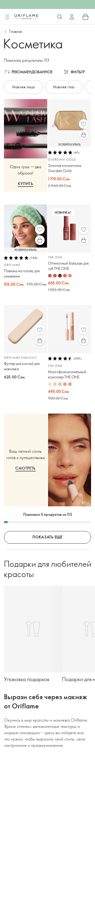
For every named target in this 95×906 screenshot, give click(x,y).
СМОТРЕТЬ (25, 468)
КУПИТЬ (25, 183)
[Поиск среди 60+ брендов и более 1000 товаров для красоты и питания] (60, 17)
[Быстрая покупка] (83, 135)
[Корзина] (85, 16)
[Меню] (7, 17)
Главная (15, 31)
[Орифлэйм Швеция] (26, 16)
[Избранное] (83, 124)
